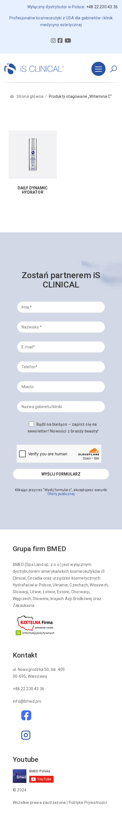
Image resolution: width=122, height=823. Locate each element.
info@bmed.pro (27, 701)
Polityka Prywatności (88, 802)
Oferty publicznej (61, 494)
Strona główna (30, 96)
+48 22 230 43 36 (28, 688)
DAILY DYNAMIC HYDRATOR (33, 190)
